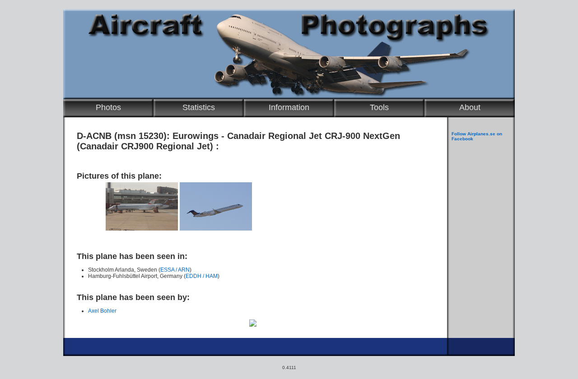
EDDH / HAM (202, 276)
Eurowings (195, 136)
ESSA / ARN (175, 270)
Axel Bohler (102, 311)
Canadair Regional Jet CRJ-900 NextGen (313, 136)
